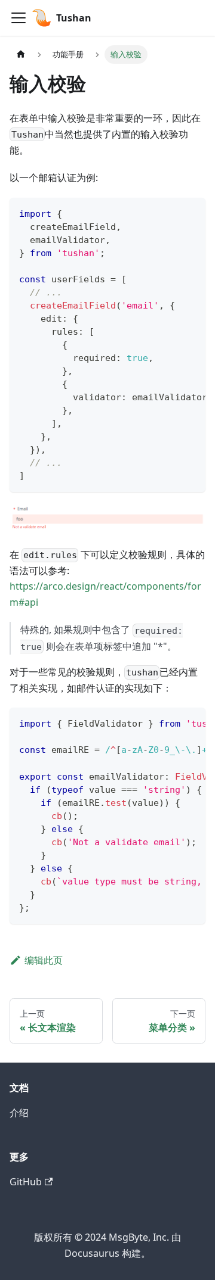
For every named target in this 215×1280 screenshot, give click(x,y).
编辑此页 (43, 960)
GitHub (26, 1181)
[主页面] (21, 54)
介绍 (19, 1112)
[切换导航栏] (18, 18)
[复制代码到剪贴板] (191, 213)
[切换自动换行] (169, 213)
